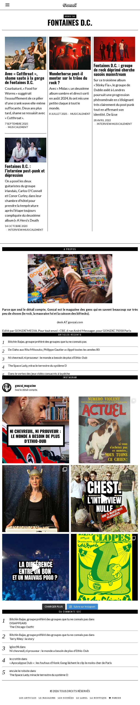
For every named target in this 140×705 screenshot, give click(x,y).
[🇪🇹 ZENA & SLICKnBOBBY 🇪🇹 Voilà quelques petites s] (35, 430)
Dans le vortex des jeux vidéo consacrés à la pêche (39, 373)
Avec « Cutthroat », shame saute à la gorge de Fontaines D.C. (24, 78)
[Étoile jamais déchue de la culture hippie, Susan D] (35, 498)
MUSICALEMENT (18, 127)
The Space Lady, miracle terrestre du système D (37, 365)
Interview (104, 123)
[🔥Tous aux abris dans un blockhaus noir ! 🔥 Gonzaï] (104, 567)
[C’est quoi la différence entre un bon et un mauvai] (35, 567)
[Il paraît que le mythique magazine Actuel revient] (104, 430)
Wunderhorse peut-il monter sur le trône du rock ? (68, 78)
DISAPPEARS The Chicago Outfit (21, 625)
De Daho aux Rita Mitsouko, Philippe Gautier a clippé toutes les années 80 (54, 349)
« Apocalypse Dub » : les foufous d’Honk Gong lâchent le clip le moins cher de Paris (60, 662)
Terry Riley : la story (21, 638)
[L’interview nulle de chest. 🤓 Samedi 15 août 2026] (104, 498)
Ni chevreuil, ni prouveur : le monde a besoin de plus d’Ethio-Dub (47, 357)
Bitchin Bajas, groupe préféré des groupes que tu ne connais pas (47, 341)
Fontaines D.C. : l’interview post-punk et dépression (25, 170)
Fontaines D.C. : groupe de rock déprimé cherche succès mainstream (114, 69)
